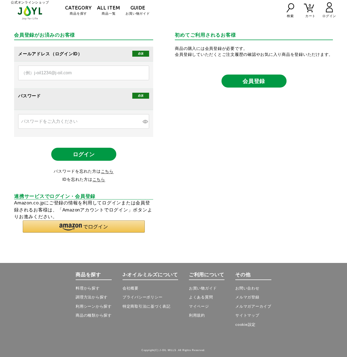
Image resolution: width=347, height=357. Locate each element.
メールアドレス (34, 54)
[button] (84, 226)
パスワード (30, 96)
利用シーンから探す (94, 306)
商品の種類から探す (94, 315)
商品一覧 (108, 10)
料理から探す (88, 288)
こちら (107, 171)
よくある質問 (201, 297)
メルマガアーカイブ (253, 306)
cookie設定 (245, 324)
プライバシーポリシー (143, 297)
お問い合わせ (247, 288)
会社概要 (131, 288)
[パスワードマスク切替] (145, 121)
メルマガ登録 (247, 297)
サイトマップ (247, 315)
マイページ (199, 306)
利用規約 (197, 315)
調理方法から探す (92, 297)
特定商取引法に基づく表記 (147, 306)
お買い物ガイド (138, 10)
